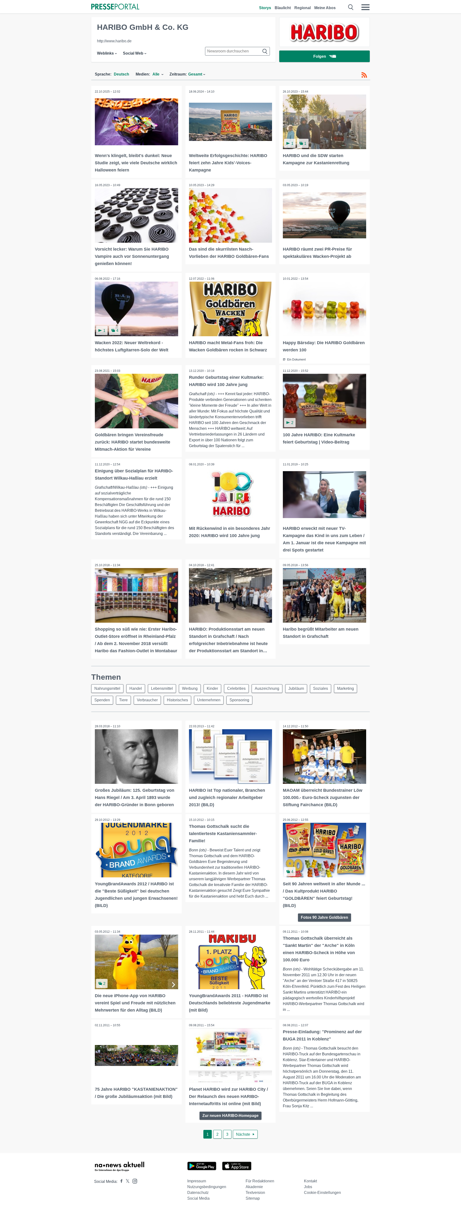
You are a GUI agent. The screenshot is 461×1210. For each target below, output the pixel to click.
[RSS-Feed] (364, 75)
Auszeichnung (267, 688)
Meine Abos (325, 8)
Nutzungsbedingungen (206, 1187)
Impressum (196, 1181)
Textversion (255, 1193)
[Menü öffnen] (365, 7)
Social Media (198, 1198)
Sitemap (253, 1198)
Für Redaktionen (260, 1181)
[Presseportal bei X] (126, 1181)
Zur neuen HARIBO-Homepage (230, 1116)
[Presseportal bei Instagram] (133, 1181)
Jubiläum (296, 688)
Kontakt (310, 1181)
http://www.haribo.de (114, 41)
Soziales (320, 688)
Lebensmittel (162, 688)
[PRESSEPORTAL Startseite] (115, 7)
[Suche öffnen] (351, 7)
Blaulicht (283, 8)
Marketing (345, 688)
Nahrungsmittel (107, 688)
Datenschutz (198, 1193)
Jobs (308, 1187)
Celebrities (236, 688)
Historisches (177, 700)
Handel (135, 688)
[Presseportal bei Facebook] (120, 1181)
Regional (302, 8)
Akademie (254, 1187)
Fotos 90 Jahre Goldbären (324, 917)
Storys (265, 8)
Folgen (319, 56)
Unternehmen (208, 700)
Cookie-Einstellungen (322, 1193)
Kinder (212, 688)
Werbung (190, 688)
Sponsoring (239, 700)
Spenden (102, 700)
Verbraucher (147, 700)
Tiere (123, 700)
